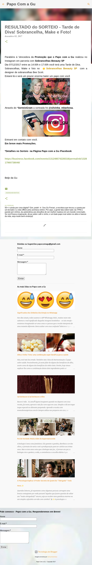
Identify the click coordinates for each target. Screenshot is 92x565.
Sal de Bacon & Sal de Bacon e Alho (31, 397)
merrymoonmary (52, 556)
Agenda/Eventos (12, 193)
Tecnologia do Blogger (47, 552)
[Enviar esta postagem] (6, 190)
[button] (6, 41)
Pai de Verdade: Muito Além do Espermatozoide (36, 439)
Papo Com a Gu (21, 4)
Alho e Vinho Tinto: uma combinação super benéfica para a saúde (42, 355)
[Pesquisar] (38, 4)
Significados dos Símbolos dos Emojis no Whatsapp (37, 313)
